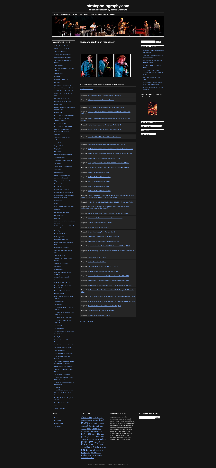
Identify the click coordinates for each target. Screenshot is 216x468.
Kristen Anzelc (58, 184)
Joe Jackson (57, 163)
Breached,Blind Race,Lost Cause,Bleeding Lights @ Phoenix (106, 144)
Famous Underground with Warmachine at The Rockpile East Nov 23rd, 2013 (111, 296)
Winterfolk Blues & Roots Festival (63, 390)
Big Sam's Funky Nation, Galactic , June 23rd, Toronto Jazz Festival (108, 213)
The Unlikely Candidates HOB (62, 347)
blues (84, 422)
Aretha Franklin (58, 73)
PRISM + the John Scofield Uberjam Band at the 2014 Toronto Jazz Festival (111, 202)
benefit (96, 420)
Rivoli (99, 447)
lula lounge (84, 439)
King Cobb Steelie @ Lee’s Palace (63, 181)
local (98, 436)
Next (157, 109)
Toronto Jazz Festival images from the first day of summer (105, 218)
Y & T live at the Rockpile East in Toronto (100, 222)
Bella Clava (57, 76)
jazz (98, 433)
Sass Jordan (57, 266)
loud (102, 436)
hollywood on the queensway (91, 431)
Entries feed (57, 420)
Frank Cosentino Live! (60, 123)
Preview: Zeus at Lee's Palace (97, 257)
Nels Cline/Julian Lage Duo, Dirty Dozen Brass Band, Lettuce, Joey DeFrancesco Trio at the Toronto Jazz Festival (105, 207)
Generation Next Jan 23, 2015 (62, 137)
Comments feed (58, 423)
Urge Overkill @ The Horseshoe (63, 366)
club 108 (90, 423)
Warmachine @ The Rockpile (62, 374)
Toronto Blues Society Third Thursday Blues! (101, 232)
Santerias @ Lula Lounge (61, 263)
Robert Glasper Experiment (61, 247)
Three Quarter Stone (59, 350)
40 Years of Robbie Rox (60, 52)
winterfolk (98, 455)
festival (90, 425)
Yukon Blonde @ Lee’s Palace (62, 403)
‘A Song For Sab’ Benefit (61, 46)
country (95, 423)
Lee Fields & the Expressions (62, 187)
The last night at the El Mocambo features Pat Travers (104, 158)
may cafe (97, 439)
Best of (101, 420)
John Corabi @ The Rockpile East (63, 166)
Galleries (65, 14)
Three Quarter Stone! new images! (98, 227)
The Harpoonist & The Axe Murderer (64, 331)
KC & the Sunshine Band (61, 178)
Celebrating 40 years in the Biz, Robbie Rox (101, 310)
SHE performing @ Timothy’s (62, 277)
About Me (84, 14)
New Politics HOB (59, 209)
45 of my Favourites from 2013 (62, 54)
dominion (101, 423)
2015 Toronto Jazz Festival (61, 49)
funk (97, 425)
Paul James (57, 218)
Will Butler (57, 387)
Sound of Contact (59, 293)
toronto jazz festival (91, 453)
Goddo (56, 140)
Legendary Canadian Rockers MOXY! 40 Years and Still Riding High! (109, 246)
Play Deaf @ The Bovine (61, 234)
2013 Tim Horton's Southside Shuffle (99, 315)
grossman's (83, 429)
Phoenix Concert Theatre (92, 444)
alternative (86, 417)
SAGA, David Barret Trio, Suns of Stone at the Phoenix (104, 137)
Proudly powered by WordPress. (96, 464)
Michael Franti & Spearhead (61, 190)
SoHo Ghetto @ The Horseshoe (62, 283)
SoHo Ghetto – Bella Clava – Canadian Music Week (103, 236)
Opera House (99, 441)
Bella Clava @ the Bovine (61, 79)
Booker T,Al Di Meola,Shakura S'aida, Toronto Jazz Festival (106, 107)
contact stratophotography (103, 14)
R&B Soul (92, 447)
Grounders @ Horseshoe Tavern (63, 154)
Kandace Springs (58, 172)
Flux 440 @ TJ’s (58, 112)
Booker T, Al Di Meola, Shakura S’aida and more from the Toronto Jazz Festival (153, 72)
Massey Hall (90, 439)
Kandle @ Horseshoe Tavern (62, 175)
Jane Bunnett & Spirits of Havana (63, 160)
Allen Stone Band (59, 65)
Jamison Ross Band (59, 157)
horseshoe (86, 433)
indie (93, 434)
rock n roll (91, 450)
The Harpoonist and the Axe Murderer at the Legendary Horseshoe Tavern (110, 149)
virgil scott (91, 455)
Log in (56, 417)
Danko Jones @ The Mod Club (62, 102)
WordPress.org (58, 426)
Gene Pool (57, 134)
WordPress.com (123, 464)
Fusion (101, 426)
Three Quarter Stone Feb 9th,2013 (63, 353)
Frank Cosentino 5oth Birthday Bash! (64, 115)
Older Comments (86, 89)
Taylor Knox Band (59, 301)
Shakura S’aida (58, 269)
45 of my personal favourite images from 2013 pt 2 (103, 271)
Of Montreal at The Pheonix (61, 212)
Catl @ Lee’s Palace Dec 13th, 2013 (63, 91)
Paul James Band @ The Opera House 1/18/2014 (103, 266)
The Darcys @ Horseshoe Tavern (63, 317)
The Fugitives (58, 325)
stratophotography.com (108, 5)
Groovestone (57, 151)
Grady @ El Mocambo (60, 143)
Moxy (56, 203)
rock (84, 449)
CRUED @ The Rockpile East (62, 99)
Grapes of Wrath (58, 146)
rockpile (99, 449)
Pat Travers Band (58, 215)
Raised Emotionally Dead (61, 239)
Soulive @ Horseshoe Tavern (62, 291)
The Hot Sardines (59, 334)
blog (75, 14)
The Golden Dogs (59, 328)
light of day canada (91, 437)
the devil (88, 453)
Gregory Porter (58, 149)
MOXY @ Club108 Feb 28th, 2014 (63, 206)
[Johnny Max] (88, 65)
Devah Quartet (58, 104)
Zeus (55, 406)
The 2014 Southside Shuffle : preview (99, 172)
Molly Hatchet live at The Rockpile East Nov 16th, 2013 (104, 306)
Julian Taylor (57, 169)
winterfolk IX (86, 458)
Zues (92, 458)
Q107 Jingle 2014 (59, 237)
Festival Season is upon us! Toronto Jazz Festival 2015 (104, 125)
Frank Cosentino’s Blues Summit (63, 126)
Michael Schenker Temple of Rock (63, 192)
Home (56, 14)
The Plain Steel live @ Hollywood (63, 345)
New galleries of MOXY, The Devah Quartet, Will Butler (104, 95)
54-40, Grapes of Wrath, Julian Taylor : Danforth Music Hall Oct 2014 (108, 163)
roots (83, 452)
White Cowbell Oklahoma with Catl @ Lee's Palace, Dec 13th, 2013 (108, 276)
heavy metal (92, 428)
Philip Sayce (57, 231)
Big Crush (57, 82)
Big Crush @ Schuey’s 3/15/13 (62, 85)
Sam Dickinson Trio (59, 255)
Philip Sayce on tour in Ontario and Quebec (101, 100)
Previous (146, 109)
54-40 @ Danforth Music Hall (62, 57)
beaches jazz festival (87, 420)
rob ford (104, 447)
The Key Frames (58, 337)
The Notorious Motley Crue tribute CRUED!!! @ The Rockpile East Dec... (110, 285)
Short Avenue (58, 280)
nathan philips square (93, 440)
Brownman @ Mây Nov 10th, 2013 (63, 88)
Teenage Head (58, 304)
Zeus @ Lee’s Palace (59, 408)
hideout (99, 429)
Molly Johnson (58, 200)
